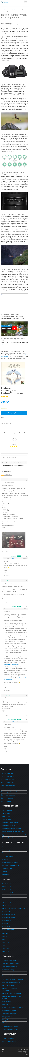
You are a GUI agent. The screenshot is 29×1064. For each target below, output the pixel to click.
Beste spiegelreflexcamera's (9, 792)
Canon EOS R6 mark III (9, 896)
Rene (13, 558)
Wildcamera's (6, 874)
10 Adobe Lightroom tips (9, 960)
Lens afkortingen (7, 1001)
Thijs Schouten (8, 23)
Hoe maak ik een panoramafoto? (11, 982)
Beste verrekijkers (6, 801)
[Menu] (25, 1)
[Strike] (9, 462)
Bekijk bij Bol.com (15, 413)
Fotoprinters (5, 853)
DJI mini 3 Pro (6, 911)
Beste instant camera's (7, 776)
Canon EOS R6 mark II (8, 899)
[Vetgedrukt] (3, 462)
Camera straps (6, 850)
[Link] (18, 462)
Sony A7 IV (5, 942)
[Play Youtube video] (14, 328)
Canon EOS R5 (6, 889)
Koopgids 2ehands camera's (10, 838)
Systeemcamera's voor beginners (11, 828)
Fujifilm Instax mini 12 (8, 914)
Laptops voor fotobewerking (10, 862)
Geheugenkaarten (7, 856)
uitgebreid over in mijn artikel (11, 664)
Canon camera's (7, 810)
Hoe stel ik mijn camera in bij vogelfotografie (10, 989)
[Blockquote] (14, 462)
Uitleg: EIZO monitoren (8, 1020)
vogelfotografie (5, 344)
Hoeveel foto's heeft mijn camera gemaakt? (11, 997)
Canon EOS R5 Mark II (8, 893)
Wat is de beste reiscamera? (10, 1026)
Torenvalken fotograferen (9, 1013)
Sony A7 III (5, 945)
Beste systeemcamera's (8, 795)
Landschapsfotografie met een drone (12, 1007)
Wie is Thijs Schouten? (9, 1038)
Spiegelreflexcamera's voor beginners (13, 831)
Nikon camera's (6, 816)
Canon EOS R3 (6, 886)
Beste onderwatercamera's (8, 785)
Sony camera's (6, 819)
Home (2, 9)
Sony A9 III (5, 936)
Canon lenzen (6, 813)
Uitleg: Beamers (7, 1016)
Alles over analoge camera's (10, 963)
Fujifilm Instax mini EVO (9, 917)
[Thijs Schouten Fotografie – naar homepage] (4, 2)
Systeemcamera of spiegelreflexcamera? (14, 835)
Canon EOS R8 (6, 902)
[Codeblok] (16, 462)
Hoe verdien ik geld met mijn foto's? (12, 993)
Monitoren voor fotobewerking (10, 865)
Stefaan (13, 721)
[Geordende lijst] (10, 462)
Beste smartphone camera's (9, 789)
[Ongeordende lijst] (12, 462)
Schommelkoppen (7, 868)
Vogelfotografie (15, 9)
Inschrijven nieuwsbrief (9, 1041)
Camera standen (7, 973)
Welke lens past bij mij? (9, 825)
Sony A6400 (5, 948)
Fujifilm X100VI (6, 927)
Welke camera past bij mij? (10, 822)
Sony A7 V (5, 939)
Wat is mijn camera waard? (10, 1029)
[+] (22, 462)
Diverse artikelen (8, 9)
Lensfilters (5, 859)
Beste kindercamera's (7, 782)
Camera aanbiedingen (8, 969)
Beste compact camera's (8, 773)
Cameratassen (6, 847)
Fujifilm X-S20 (6, 920)
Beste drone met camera (8, 779)
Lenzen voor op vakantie (9, 1010)
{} (20, 462)
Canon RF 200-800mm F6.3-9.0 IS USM (13, 908)
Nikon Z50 (5, 933)
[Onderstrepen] (7, 462)
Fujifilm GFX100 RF (8, 930)
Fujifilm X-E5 (6, 923)
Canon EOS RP (7, 905)
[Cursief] (5, 462)
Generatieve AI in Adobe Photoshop (12, 979)
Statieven (5, 871)
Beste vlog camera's (7, 798)
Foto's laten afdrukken (8, 976)
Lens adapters (6, 1004)
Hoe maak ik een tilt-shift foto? (11, 985)
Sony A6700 (5, 951)
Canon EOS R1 (6, 883)
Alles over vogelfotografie (9, 966)
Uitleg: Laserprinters (8, 1023)
